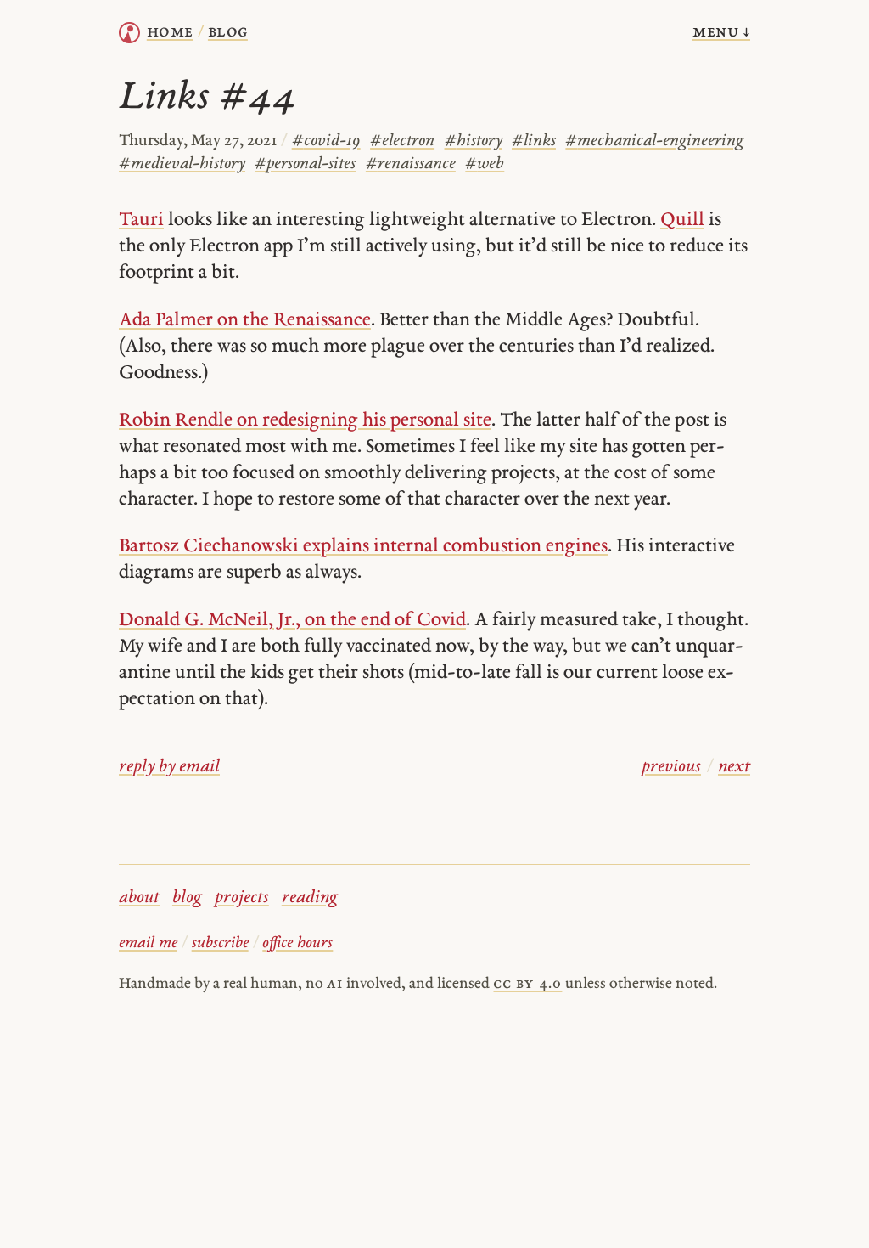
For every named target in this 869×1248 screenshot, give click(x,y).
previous (671, 767)
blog (187, 898)
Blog (228, 32)
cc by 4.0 (527, 984)
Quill (682, 220)
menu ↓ (721, 32)
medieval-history (182, 164)
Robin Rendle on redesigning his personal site (305, 421)
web (484, 164)
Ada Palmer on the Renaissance (245, 320)
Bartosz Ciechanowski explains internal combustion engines (363, 546)
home (170, 32)
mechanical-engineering (654, 141)
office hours (297, 943)
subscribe (220, 943)
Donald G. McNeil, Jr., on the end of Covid (292, 620)
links (534, 141)
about (139, 898)
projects (242, 898)
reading (310, 898)
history (473, 141)
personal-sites (305, 164)
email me (148, 943)
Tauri (141, 220)
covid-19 (326, 141)
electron (402, 141)
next (734, 767)
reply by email (169, 767)
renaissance (411, 164)
